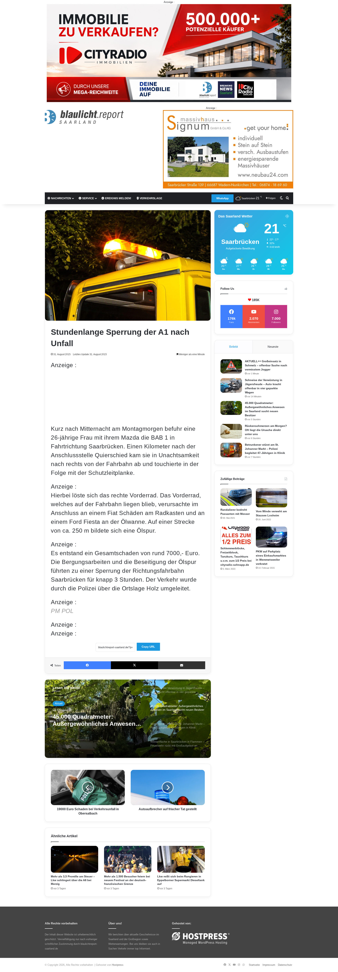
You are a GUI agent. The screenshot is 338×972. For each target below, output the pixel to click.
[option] (128, 719)
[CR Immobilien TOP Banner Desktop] (169, 52)
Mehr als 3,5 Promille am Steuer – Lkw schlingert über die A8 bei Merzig (73, 880)
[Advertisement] (128, 396)
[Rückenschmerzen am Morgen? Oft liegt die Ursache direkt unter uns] (231, 431)
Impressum (268, 964)
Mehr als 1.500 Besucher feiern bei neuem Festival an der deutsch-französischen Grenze (127, 880)
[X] (134, 665)
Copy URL (148, 646)
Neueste (273, 346)
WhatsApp (222, 198)
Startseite (254, 964)
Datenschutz (285, 964)
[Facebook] (87, 665)
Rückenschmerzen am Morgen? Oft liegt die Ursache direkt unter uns (266, 430)
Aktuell (59, 703)
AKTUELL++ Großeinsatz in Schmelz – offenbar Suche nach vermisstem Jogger (266, 365)
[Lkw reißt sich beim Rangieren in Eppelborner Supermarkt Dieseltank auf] (181, 859)
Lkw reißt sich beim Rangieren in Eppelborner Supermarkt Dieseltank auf (181, 880)
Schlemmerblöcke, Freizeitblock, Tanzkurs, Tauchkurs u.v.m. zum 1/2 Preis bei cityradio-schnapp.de (236, 556)
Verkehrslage (150, 198)
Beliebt (233, 346)
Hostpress (117, 964)
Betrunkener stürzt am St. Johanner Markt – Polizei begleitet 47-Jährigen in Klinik (94, 720)
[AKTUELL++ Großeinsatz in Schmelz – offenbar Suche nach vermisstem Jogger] (231, 366)
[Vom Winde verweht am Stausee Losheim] (271, 498)
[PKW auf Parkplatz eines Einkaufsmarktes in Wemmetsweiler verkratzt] (271, 537)
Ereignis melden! (117, 198)
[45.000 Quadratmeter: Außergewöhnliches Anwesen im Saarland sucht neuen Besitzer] (231, 408)
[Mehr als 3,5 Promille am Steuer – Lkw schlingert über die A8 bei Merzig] (74, 859)
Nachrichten (60, 198)
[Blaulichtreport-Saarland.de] (84, 117)
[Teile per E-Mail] (181, 665)
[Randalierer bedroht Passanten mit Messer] (236, 497)
